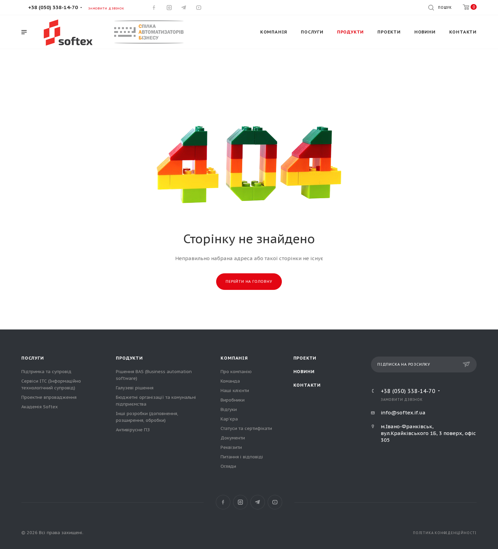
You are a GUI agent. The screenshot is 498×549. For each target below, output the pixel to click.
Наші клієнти (235, 390)
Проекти (305, 358)
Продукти (129, 358)
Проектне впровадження (49, 397)
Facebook (223, 502)
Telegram (257, 502)
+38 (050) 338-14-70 (53, 7)
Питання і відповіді (242, 457)
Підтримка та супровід (46, 371)
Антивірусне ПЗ (133, 430)
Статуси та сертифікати (246, 428)
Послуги (32, 358)
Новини (304, 371)
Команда (230, 381)
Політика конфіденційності (445, 533)
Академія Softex (39, 407)
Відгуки (229, 409)
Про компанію (236, 371)
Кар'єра (229, 419)
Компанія (234, 358)
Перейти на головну (249, 281)
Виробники (233, 400)
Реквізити (231, 447)
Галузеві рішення (134, 388)
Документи (233, 438)
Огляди (228, 466)
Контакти (307, 385)
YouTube (275, 502)
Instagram (240, 502)
